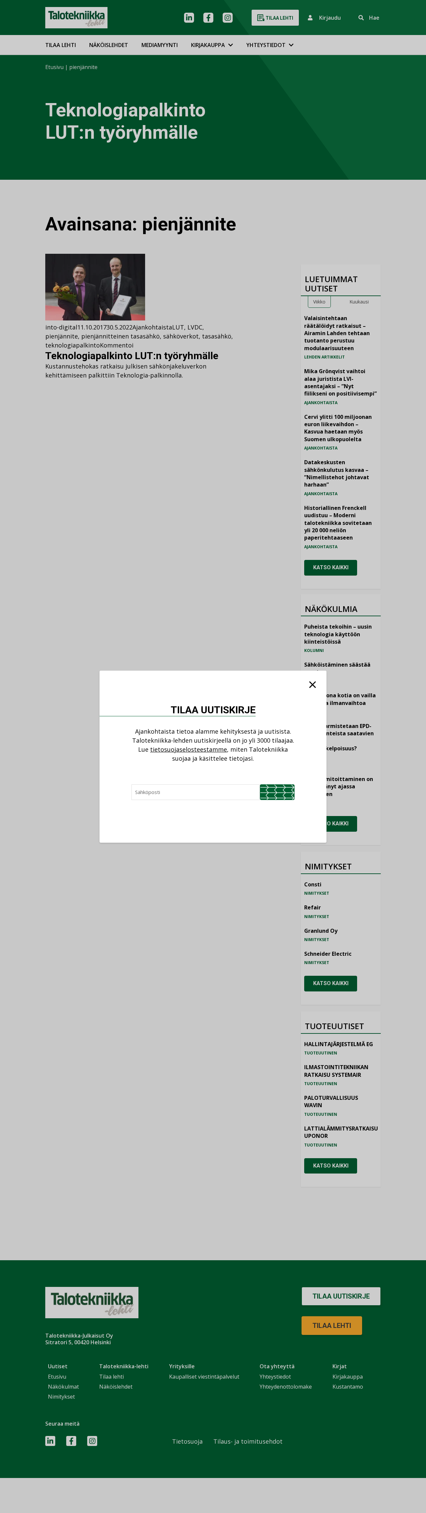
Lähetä (277, 792)
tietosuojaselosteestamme (188, 749)
